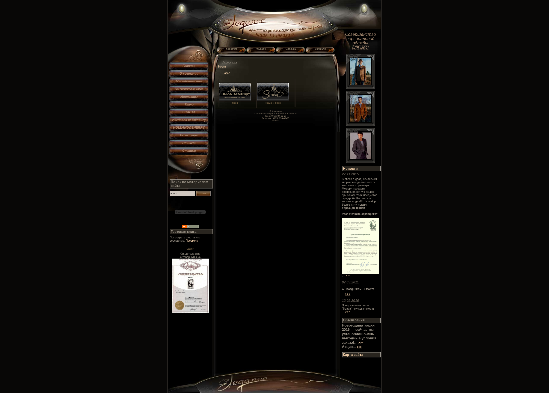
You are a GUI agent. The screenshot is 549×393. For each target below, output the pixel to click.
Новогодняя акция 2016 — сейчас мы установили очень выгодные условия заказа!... (359, 334)
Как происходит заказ (189, 88)
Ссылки (190, 249)
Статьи (189, 150)
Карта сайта (353, 355)
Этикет (189, 143)
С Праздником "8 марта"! (359, 289)
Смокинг (320, 48)
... (343, 294)
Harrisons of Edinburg (189, 120)
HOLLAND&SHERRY (189, 127)
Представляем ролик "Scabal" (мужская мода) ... (358, 308)
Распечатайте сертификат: (360, 213)
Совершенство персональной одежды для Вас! (360, 41)
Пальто (261, 48)
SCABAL (189, 112)
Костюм (231, 48)
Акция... (349, 347)
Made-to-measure (189, 81)
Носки (222, 66)
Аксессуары (189, 135)
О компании (188, 73)
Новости (350, 168)
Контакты (189, 96)
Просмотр (192, 240)
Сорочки (290, 48)
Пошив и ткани (273, 103)
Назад (226, 73)
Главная (188, 66)
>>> (347, 275)
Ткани (189, 104)
